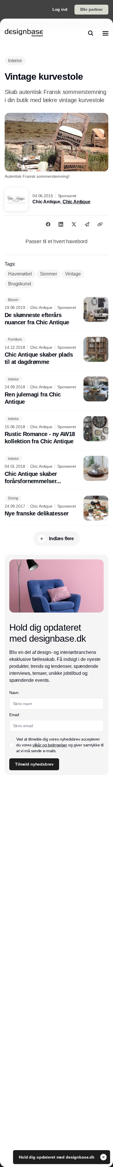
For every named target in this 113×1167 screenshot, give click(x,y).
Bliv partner (91, 9)
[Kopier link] (100, 224)
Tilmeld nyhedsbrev (34, 764)
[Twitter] (74, 224)
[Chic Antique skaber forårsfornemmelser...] (56, 470)
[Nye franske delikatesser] (56, 508)
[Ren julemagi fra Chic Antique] (56, 390)
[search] (90, 33)
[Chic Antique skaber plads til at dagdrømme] (56, 351)
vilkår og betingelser (49, 745)
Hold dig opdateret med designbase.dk (57, 1157)
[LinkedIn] (60, 224)
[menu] (105, 33)
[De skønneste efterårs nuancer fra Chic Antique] (56, 311)
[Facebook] (48, 224)
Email (14, 714)
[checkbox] (11, 745)
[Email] (86, 224)
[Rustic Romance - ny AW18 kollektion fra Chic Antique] (56, 430)
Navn (14, 692)
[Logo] (24, 33)
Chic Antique (76, 201)
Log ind (60, 9)
